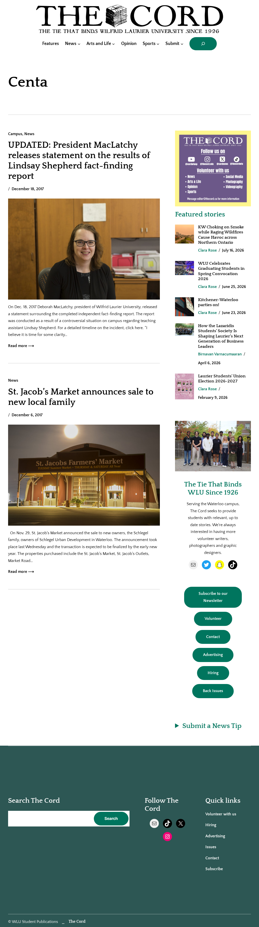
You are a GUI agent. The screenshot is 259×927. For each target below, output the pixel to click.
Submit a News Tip (212, 726)
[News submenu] (79, 43)
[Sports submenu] (158, 43)
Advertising (213, 655)
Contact (213, 637)
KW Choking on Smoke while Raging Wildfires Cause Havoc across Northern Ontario (221, 235)
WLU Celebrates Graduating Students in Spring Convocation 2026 (221, 271)
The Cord (77, 921)
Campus (15, 134)
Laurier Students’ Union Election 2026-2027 (222, 379)
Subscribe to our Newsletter (213, 597)
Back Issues (213, 691)
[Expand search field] (203, 43)
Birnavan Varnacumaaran (220, 354)
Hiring (213, 673)
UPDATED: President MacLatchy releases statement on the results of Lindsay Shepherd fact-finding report (79, 160)
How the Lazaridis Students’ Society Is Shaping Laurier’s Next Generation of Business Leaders (221, 336)
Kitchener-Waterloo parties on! (218, 302)
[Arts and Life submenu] (113, 43)
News (29, 134)
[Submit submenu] (182, 43)
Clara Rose (207, 250)
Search (111, 818)
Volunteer (213, 619)
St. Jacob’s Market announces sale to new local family (81, 397)
